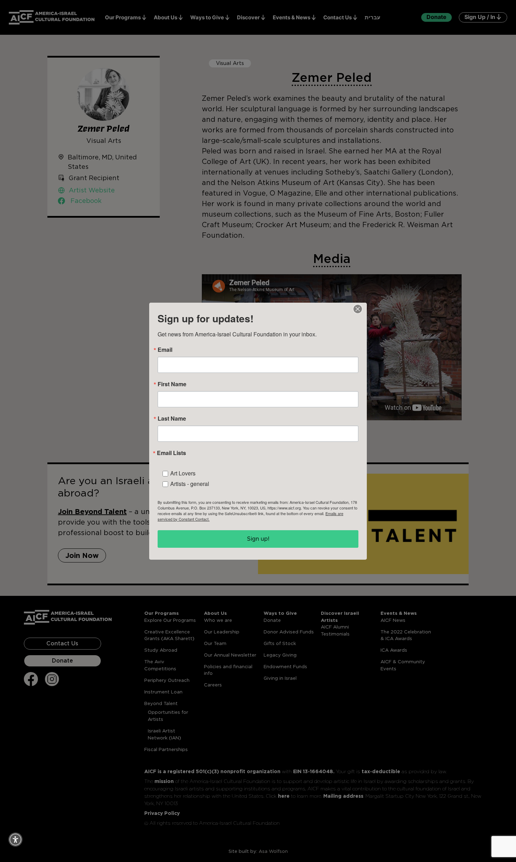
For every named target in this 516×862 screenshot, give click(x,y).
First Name (172, 384)
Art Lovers (183, 473)
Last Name (172, 418)
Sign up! (258, 538)
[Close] (358, 309)
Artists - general (189, 484)
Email (165, 350)
